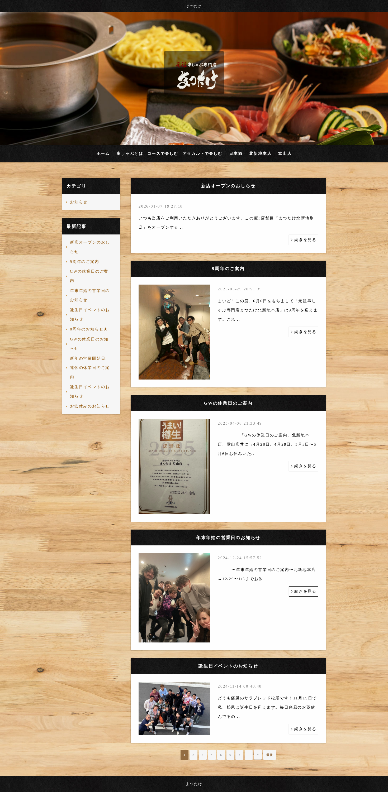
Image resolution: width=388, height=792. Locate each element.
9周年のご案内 (84, 262)
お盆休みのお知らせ (90, 406)
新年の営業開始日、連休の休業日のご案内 (90, 367)
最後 (269, 754)
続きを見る (305, 240)
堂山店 (284, 153)
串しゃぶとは (130, 153)
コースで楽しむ (162, 153)
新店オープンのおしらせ (90, 247)
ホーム (103, 153)
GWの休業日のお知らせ (89, 344)
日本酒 (235, 153)
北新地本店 (260, 153)
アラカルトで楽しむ (203, 153)
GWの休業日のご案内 (89, 276)
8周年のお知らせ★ (89, 329)
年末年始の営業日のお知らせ (90, 295)
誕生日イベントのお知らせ (90, 314)
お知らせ (79, 202)
